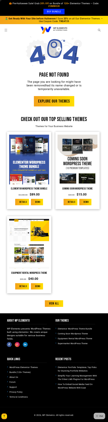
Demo (37, 202)
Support (13, 387)
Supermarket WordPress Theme (73, 343)
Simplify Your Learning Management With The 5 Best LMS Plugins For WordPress (77, 377)
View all (54, 303)
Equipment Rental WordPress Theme (29, 273)
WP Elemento (48, 415)
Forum (12, 382)
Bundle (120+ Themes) (20, 372)
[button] (6, 30)
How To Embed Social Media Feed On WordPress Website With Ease (75, 386)
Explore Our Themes (54, 101)
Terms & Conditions (18, 397)
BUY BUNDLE (54, 11)
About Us (13, 377)
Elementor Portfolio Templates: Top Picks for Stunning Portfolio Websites (77, 369)
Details (23, 202)
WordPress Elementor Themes (23, 367)
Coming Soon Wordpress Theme (77, 188)
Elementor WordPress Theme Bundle (29, 188)
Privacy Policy (16, 392)
